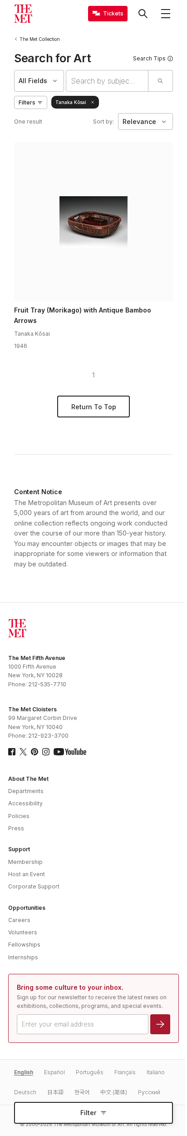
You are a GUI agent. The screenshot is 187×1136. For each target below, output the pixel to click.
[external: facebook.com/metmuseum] (11, 751)
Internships (23, 957)
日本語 (55, 1092)
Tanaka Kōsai (70, 102)
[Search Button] (143, 13)
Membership (25, 861)
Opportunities (26, 907)
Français (125, 1072)
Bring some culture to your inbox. (70, 987)
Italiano (156, 1072)
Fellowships (24, 944)
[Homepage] (23, 14)
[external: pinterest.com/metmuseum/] (34, 751)
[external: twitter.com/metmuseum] (23, 751)
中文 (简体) (113, 1092)
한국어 (81, 1092)
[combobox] (107, 80)
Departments (26, 791)
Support (19, 849)
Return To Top (93, 407)
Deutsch (25, 1092)
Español (54, 1072)
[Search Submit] (160, 80)
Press (16, 828)
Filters (27, 102)
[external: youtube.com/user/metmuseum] (70, 751)
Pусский (149, 1092)
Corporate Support (33, 886)
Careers (19, 920)
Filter (88, 1112)
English (23, 1072)
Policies (19, 816)
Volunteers (22, 932)
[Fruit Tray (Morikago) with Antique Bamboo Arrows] (93, 221)
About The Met (28, 778)
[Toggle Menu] (165, 13)
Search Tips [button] (149, 58)
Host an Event (26, 874)
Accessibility (25, 803)
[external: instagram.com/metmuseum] (45, 751)
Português (89, 1072)
